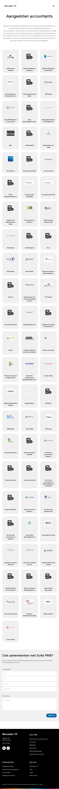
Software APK (6, 772)
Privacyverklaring (33, 784)
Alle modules (33, 748)
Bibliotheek (33, 745)
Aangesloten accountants (37, 754)
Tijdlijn (31, 772)
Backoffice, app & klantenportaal (38, 739)
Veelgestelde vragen (8, 766)
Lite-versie (32, 742)
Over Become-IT (34, 766)
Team (31, 769)
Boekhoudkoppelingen (36, 751)
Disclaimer (40, 784)
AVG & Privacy (33, 775)
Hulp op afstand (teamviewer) (10, 769)
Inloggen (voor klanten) (8, 775)
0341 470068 (6, 743)
